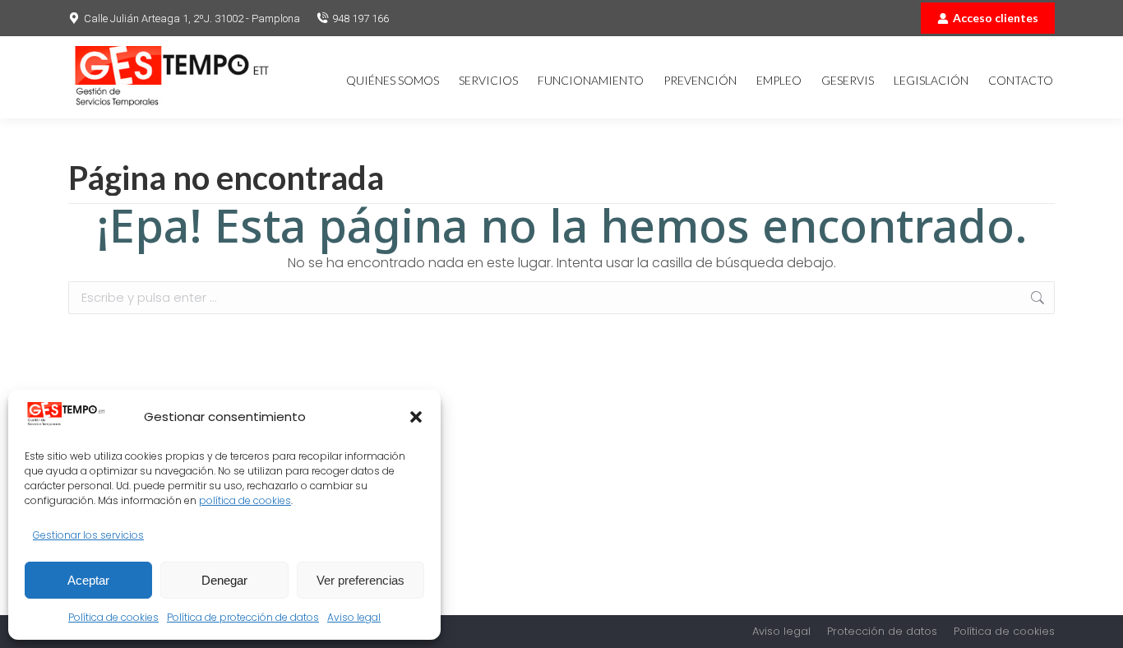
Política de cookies (113, 617)
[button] (416, 417)
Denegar (224, 580)
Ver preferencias (360, 580)
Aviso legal (354, 617)
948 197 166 (360, 18)
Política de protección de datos (243, 617)
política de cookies (245, 500)
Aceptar (88, 580)
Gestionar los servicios (88, 535)
